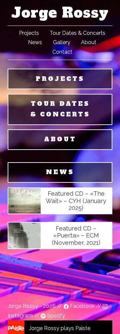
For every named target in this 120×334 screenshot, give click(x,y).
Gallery (61, 42)
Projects (29, 33)
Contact (62, 52)
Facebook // (86, 306)
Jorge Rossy (60, 12)
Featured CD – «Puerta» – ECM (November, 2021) (76, 235)
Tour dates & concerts (60, 109)
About (88, 42)
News (35, 42)
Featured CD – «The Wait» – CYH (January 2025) (76, 200)
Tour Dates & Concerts (77, 33)
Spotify (55, 315)
